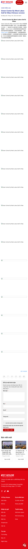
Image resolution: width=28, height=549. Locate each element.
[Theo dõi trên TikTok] (5, 491)
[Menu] (26, 2)
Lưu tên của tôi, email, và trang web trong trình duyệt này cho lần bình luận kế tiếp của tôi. (13, 425)
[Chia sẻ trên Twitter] (12, 376)
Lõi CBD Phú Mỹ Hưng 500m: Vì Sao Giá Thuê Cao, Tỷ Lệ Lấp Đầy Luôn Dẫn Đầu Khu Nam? (21, 452)
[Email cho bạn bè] (16, 376)
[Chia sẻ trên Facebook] (8, 376)
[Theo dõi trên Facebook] (2, 491)
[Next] (26, 450)
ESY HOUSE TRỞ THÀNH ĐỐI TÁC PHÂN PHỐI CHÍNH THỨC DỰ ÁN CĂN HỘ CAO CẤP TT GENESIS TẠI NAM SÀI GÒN (7, 452)
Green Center (4, 32)
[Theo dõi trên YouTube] (8, 491)
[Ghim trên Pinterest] (20, 376)
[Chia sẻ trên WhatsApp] (4, 376)
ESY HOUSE (24, 371)
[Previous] (1, 450)
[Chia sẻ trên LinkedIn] (24, 376)
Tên (4, 403)
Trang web (5, 416)
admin (19, 15)
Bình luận (5, 390)
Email (4, 410)
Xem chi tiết (7, 459)
